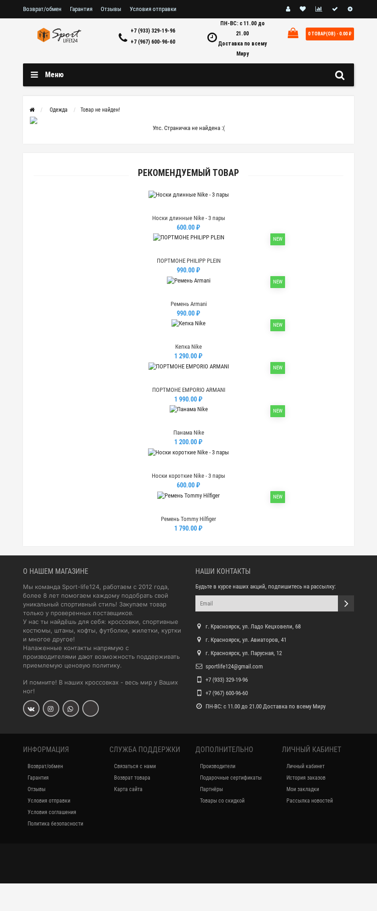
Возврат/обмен (42, 9)
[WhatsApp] (71, 708)
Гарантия (81, 9)
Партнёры (211, 789)
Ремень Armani (189, 303)
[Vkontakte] (31, 708)
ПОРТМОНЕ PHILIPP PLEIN (189, 260)
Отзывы (111, 9)
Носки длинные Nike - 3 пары (188, 218)
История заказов (306, 778)
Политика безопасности (55, 823)
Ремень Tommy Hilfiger (188, 518)
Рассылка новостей (309, 801)
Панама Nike (188, 432)
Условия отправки (153, 9)
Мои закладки (302, 789)
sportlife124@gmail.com (234, 666)
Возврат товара (132, 778)
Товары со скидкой (222, 801)
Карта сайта (128, 789)
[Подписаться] (346, 603)
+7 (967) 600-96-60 (153, 42)
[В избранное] (188, 206)
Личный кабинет (305, 766)
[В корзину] (167, 206)
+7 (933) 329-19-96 (153, 31)
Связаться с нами (135, 766)
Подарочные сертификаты (231, 778)
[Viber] (90, 708)
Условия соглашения (52, 812)
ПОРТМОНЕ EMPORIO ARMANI (188, 389)
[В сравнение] (209, 206)
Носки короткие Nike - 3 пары (188, 475)
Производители (217, 766)
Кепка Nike (188, 346)
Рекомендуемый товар (188, 173)
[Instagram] (51, 708)
